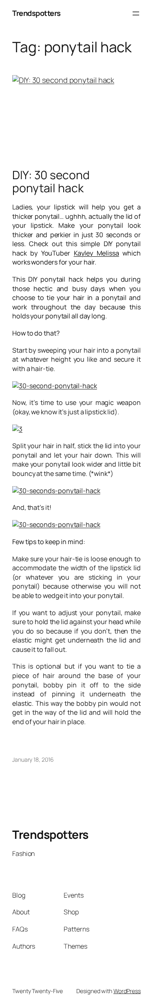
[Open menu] (136, 13)
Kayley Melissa (96, 253)
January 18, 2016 (32, 759)
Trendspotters (36, 13)
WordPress (127, 991)
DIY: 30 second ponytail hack (51, 181)
